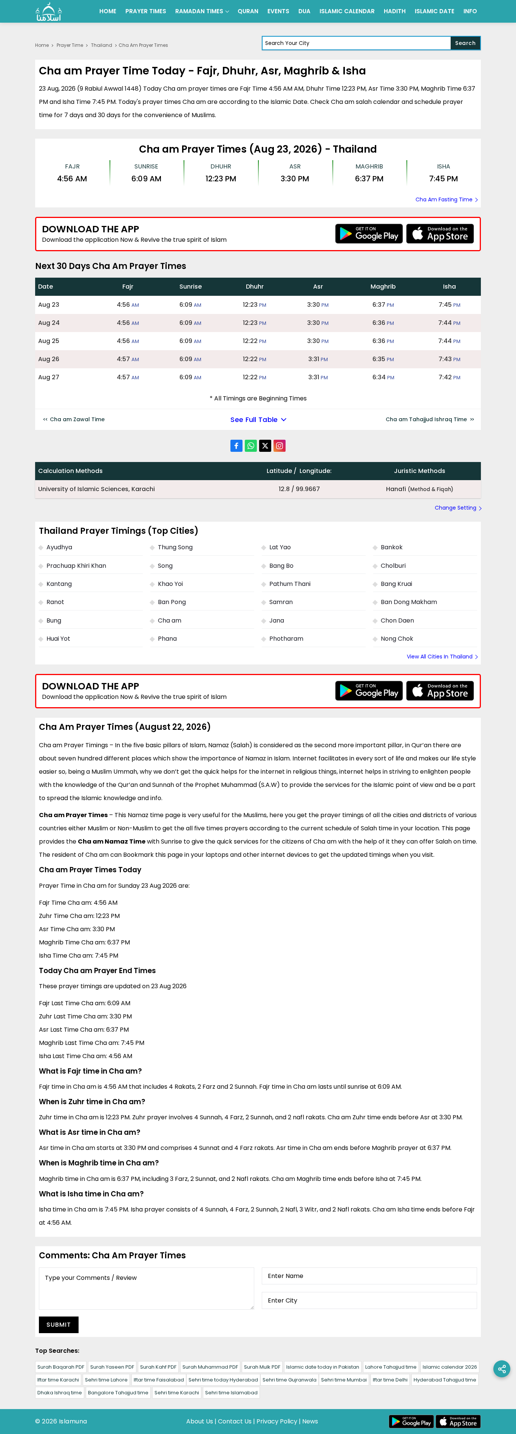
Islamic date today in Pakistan (322, 1367)
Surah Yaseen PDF (112, 1367)
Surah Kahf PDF (158, 1367)
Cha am (169, 620)
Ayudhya (59, 547)
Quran (248, 11)
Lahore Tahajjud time (391, 1367)
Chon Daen (397, 620)
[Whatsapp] (251, 446)
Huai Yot (58, 638)
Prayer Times (145, 11)
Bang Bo (281, 565)
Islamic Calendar (347, 11)
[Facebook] (236, 446)
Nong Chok (397, 638)
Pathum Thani (290, 583)
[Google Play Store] (369, 234)
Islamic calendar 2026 (450, 1367)
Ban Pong (172, 602)
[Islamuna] (48, 11)
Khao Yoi (170, 583)
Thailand (101, 45)
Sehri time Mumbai (344, 1379)
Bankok (392, 547)
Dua (304, 11)
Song (165, 565)
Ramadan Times (199, 11)
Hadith (395, 11)
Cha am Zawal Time (77, 419)
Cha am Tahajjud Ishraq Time (426, 419)
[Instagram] (279, 446)
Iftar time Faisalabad (159, 1379)
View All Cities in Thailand (440, 656)
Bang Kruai (396, 583)
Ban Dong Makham (409, 602)
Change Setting (455, 507)
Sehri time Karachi (176, 1392)
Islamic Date (434, 11)
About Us (199, 1421)
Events (278, 11)
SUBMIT (58, 1324)
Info (470, 11)
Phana (167, 638)
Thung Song (175, 547)
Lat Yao (280, 547)
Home (107, 11)
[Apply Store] (440, 234)
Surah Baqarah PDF (60, 1367)
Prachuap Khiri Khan (76, 565)
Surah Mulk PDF (262, 1367)
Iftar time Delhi (390, 1379)
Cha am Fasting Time (444, 199)
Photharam (286, 638)
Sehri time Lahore (106, 1379)
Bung (53, 620)
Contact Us (235, 1421)
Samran (281, 602)
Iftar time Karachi (58, 1379)
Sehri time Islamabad (231, 1392)
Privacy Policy (276, 1421)
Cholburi (393, 565)
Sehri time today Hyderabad (223, 1379)
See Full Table (254, 419)
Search (465, 43)
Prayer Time (70, 45)
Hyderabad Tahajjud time (445, 1379)
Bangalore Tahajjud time (118, 1392)
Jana (276, 620)
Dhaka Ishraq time (59, 1392)
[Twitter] (265, 446)
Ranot (55, 602)
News (310, 1421)
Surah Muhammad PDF (210, 1367)
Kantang (59, 583)
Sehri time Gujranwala (290, 1379)
